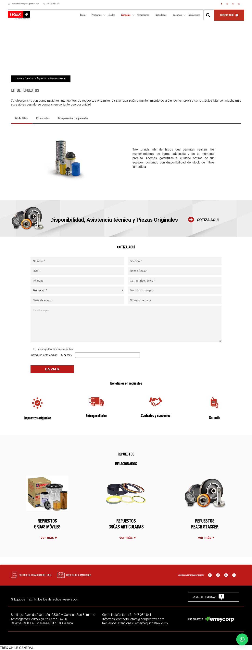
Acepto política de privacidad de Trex (55, 349)
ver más (47, 537)
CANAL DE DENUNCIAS (204, 597)
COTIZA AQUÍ (208, 220)
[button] (242, 639)
